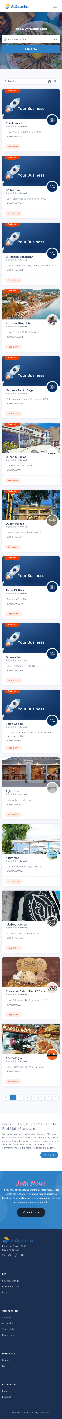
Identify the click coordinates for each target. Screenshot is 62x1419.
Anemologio (14, 1058)
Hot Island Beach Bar (19, 323)
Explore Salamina (10, 1286)
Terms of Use (8, 1329)
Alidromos (12, 857)
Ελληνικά (6, 1397)
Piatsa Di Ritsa (15, 590)
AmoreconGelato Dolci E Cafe (25, 991)
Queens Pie (13, 657)
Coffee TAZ (13, 190)
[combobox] (34, 39)
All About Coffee (16, 924)
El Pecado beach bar (19, 256)
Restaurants (13, 147)
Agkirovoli (12, 791)
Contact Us (29, 1212)
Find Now (31, 48)
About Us (6, 1317)
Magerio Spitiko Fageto (21, 390)
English (5, 1391)
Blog (4, 1292)
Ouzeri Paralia (15, 523)
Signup (5, 1360)
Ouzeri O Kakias (16, 456)
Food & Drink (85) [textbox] (31, 39)
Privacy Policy (9, 1335)
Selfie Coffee (14, 723)
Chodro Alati (14, 123)
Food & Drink (13, 213)
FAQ (4, 1366)
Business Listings (10, 1281)
